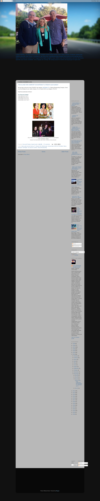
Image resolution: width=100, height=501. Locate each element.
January (76, 355)
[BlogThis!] (56, 144)
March (75, 359)
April (75, 361)
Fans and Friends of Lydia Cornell (77, 266)
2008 (74, 348)
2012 (74, 390)
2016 (74, 398)
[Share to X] (57, 144)
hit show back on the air (53, 146)
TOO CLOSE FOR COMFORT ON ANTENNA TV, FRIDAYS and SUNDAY (38, 84)
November (76, 371)
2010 (74, 352)
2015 (74, 396)
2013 (74, 392)
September (76, 368)
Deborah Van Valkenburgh (41, 146)
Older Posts (64, 151)
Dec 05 (76, 375)
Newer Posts (22, 151)
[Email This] (54, 144)
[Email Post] (52, 144)
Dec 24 (76, 388)
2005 (74, 343)
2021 (74, 407)
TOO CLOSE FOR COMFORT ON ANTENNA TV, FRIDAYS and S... (78, 383)
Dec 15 (76, 378)
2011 (74, 354)
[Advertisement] (27, 71)
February (76, 357)
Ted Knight (24, 147)
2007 (74, 347)
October (76, 370)
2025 (74, 414)
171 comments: (46, 144)
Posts (74, 243)
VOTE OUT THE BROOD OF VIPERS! (76, 197)
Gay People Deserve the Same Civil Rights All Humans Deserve (76, 141)
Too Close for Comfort (32, 147)
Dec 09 (76, 377)
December (76, 373)
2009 (74, 350)
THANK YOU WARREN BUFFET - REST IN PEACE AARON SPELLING (76, 129)
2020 (74, 405)
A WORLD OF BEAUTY (75, 116)
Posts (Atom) (27, 154)
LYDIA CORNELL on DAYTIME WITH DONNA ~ (76, 104)
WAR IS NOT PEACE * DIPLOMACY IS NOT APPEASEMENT (76, 168)
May (75, 363)
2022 (74, 408)
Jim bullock (60, 146)
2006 (74, 345)
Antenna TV (32, 146)
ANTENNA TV (46, 87)
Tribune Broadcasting (42, 147)
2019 (74, 403)
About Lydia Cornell (25, 146)
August (75, 366)
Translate (76, 255)
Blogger (57, 490)
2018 (74, 401)
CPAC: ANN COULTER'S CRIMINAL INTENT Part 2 (76, 154)
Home (43, 151)
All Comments (76, 246)
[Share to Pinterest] (60, 144)
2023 (74, 410)
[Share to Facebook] (58, 144)
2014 (74, 394)
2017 (74, 399)
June (75, 364)
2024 (74, 412)
